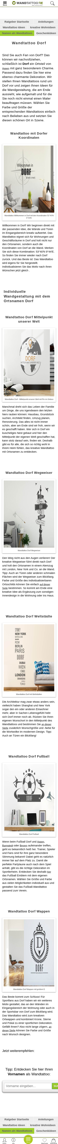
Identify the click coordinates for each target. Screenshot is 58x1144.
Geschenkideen (46, 33)
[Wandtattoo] (27, 3)
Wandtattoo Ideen (14, 27)
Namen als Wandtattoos (17, 33)
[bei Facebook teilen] (33, 1059)
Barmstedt (7, 845)
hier (49, 872)
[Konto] (4, 1141)
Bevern (23, 845)
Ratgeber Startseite (16, 21)
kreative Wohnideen (42, 27)
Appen (5, 68)
